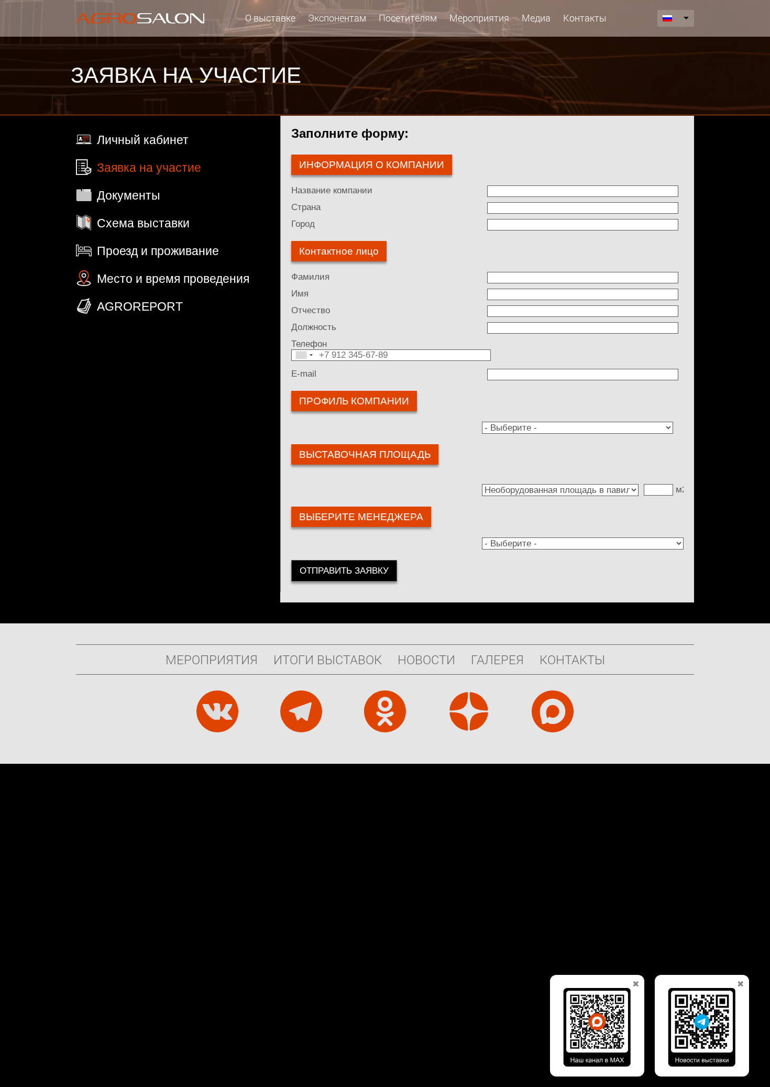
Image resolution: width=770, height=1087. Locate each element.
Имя (300, 294)
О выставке (270, 18)
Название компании (331, 190)
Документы (128, 195)
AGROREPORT (140, 306)
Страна (306, 207)
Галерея (497, 659)
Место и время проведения (173, 279)
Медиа (536, 18)
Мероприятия (479, 18)
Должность (313, 327)
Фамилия (310, 277)
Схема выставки (143, 223)
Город (303, 224)
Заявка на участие (149, 167)
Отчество (310, 310)
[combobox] (304, 355)
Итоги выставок (327, 659)
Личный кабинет (143, 140)
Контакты (585, 18)
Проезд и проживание (158, 251)
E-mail (303, 374)
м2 (681, 490)
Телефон (309, 344)
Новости (426, 659)
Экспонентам (337, 18)
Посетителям (408, 18)
